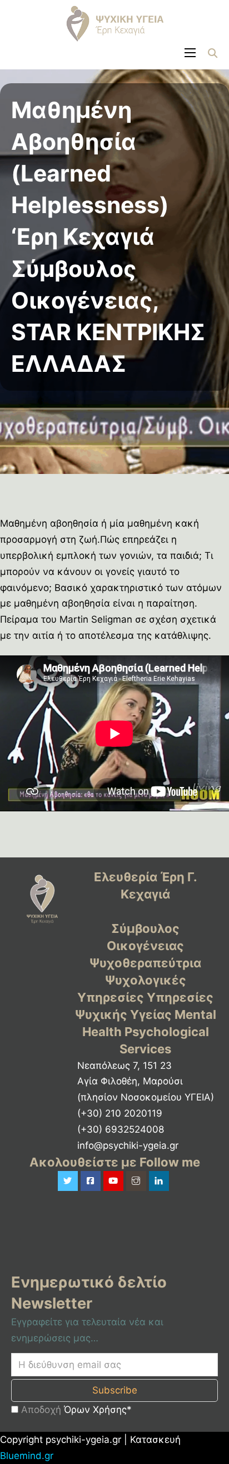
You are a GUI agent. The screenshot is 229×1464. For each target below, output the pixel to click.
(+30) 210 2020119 (119, 1113)
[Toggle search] (212, 53)
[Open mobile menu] (190, 52)
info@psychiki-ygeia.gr (127, 1145)
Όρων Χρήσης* (98, 1409)
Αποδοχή (75, 1409)
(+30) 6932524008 (120, 1129)
